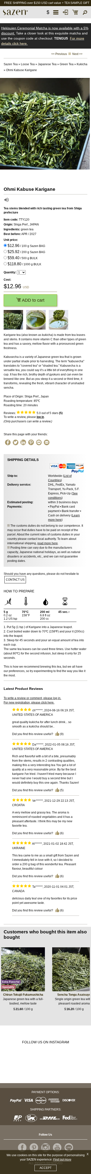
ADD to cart (32, 300)
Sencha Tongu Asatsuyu (74, 994)
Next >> (77, 54)
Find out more (62, 1159)
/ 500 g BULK (23, 258)
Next (86, 124)
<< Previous (59, 54)
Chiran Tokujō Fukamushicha (23, 994)
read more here (47, 543)
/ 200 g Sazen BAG (26, 252)
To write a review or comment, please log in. (32, 698)
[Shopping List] (75, 12)
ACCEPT (45, 1168)
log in (40, 417)
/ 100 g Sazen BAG (26, 246)
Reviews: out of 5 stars (33, 413)
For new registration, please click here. (29, 702)
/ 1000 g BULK (24, 264)
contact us (15, 579)
